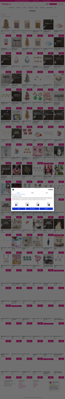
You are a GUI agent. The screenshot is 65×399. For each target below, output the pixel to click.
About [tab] (47, 192)
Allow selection (32, 208)
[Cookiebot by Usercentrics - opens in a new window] (49, 189)
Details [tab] (32, 192)
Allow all (46, 208)
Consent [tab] (18, 192)
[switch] (27, 205)
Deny (19, 208)
